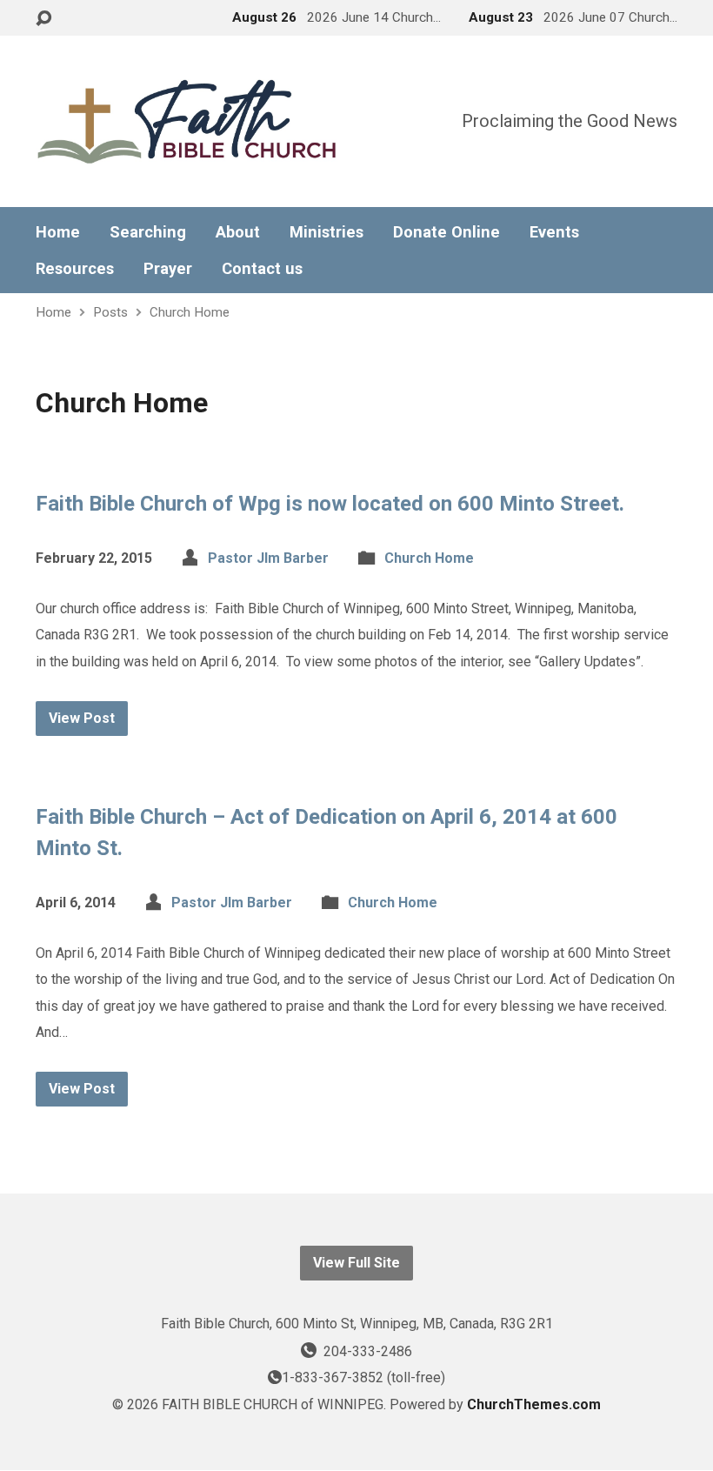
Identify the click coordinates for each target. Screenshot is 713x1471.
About (238, 232)
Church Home (190, 312)
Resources (75, 269)
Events (554, 232)
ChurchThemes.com (534, 1404)
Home (58, 232)
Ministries (326, 232)
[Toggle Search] (43, 18)
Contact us (262, 269)
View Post (82, 718)
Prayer (167, 269)
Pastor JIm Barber (268, 558)
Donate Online (446, 232)
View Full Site (356, 1262)
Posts (110, 312)
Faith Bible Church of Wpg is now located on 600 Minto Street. (330, 503)
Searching (148, 232)
